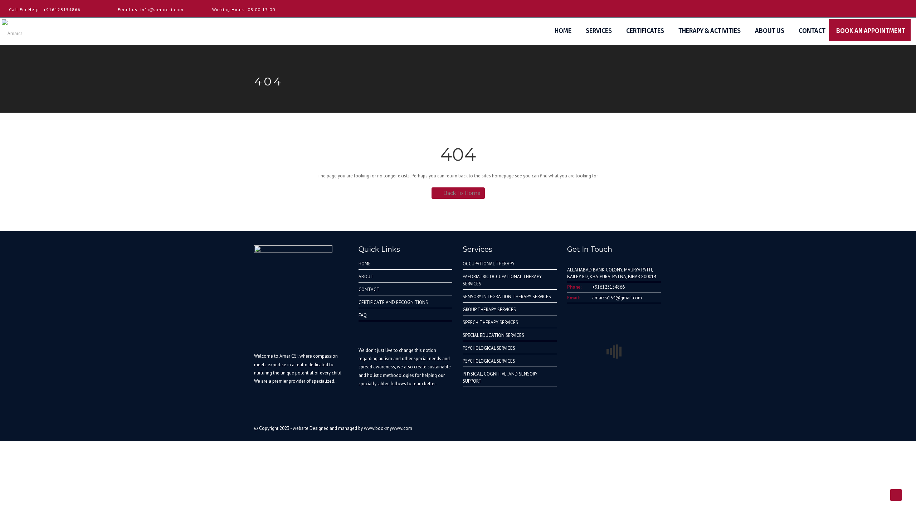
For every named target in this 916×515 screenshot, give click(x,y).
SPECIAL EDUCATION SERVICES (493, 335)
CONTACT (369, 289)
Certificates (645, 31)
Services (599, 31)
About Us (769, 31)
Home (563, 31)
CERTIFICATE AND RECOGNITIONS (393, 302)
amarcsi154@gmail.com (617, 298)
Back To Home (462, 193)
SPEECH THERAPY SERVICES (490, 322)
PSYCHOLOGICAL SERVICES (489, 348)
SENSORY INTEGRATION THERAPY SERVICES (507, 297)
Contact (812, 31)
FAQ (363, 315)
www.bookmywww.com (388, 428)
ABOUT (366, 277)
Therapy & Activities (709, 31)
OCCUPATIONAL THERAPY (489, 264)
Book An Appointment (873, 31)
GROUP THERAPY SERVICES (489, 309)
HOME (365, 264)
